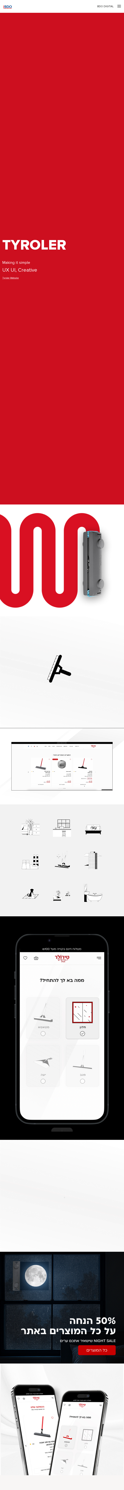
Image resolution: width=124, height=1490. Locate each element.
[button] (119, 6)
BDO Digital (105, 6)
